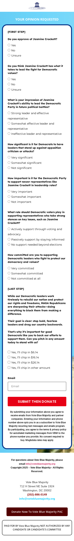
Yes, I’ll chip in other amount (30, 368)
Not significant (21, 168)
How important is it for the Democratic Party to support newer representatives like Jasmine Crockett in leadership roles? (37, 182)
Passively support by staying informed (37, 239)
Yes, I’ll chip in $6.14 (24, 352)
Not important (21, 202)
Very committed (22, 268)
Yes (13, 45)
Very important (21, 191)
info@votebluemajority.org (40, 464)
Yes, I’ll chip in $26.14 (25, 362)
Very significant (22, 157)
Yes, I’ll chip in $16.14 (25, 357)
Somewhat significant (26, 163)
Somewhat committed (27, 273)
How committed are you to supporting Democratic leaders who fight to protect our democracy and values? (36, 258)
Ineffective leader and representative (36, 134)
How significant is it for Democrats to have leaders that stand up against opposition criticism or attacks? (35, 148)
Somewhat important (26, 197)
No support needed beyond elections (36, 244)
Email (11, 378)
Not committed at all (25, 278)
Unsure (16, 55)
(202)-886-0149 (37, 494)
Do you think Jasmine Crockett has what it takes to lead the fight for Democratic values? (35, 69)
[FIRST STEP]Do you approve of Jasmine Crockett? (32, 35)
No (13, 50)
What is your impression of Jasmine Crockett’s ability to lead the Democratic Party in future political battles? (34, 103)
